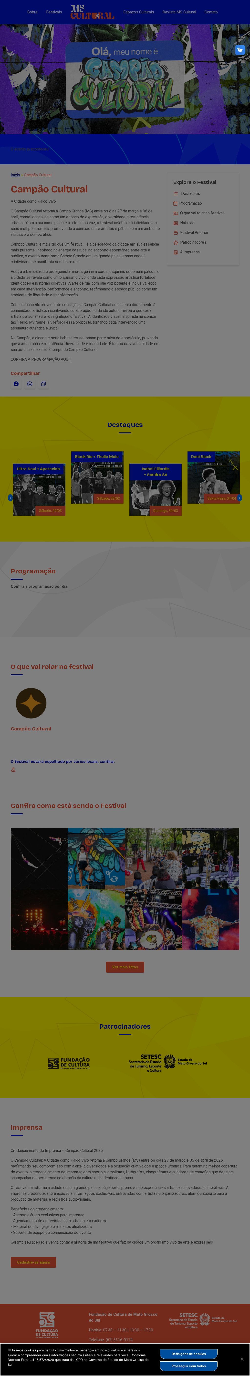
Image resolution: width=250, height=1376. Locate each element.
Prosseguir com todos (189, 1366)
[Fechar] (242, 1359)
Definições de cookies (189, 1354)
